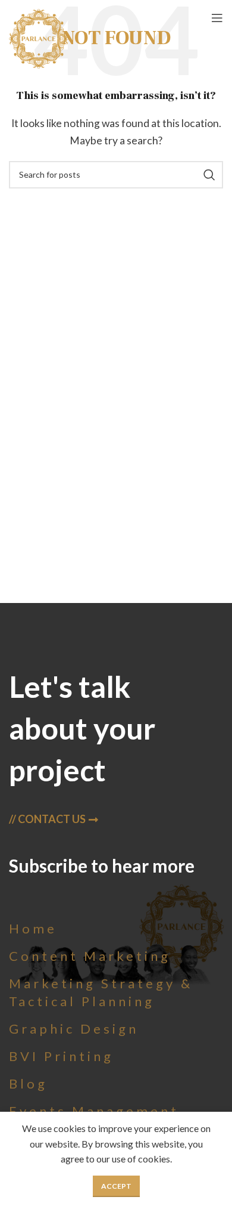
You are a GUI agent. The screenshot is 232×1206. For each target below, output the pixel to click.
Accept (116, 1186)
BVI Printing (61, 1056)
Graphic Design (74, 1029)
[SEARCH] (209, 174)
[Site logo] (38, 37)
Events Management (94, 1111)
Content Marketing (90, 956)
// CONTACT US (47, 819)
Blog (28, 1083)
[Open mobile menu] (217, 18)
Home (33, 928)
